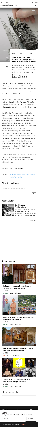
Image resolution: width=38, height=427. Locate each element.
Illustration (32, 174)
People (11, 293)
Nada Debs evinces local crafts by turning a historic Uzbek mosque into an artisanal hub (18, 349)
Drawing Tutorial (25, 174)
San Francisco (13, 177)
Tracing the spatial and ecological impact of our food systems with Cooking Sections (18, 318)
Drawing (18, 174)
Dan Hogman (17, 75)
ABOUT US (5, 409)
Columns (29, 54)
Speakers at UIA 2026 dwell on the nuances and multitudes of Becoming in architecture (17, 380)
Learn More (23, 424)
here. (23, 168)
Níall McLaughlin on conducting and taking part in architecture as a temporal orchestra (17, 287)
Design (11, 5)
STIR (35, 5)
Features (9, 355)
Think (21, 54)
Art (15, 5)
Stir (13, 54)
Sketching (20, 177)
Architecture (4, 5)
